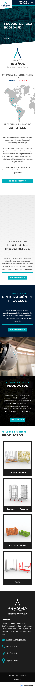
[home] (6, 4)
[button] (32, 2)
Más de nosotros (17, 181)
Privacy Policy (17, 679)
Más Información (17, 277)
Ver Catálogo (17, 420)
